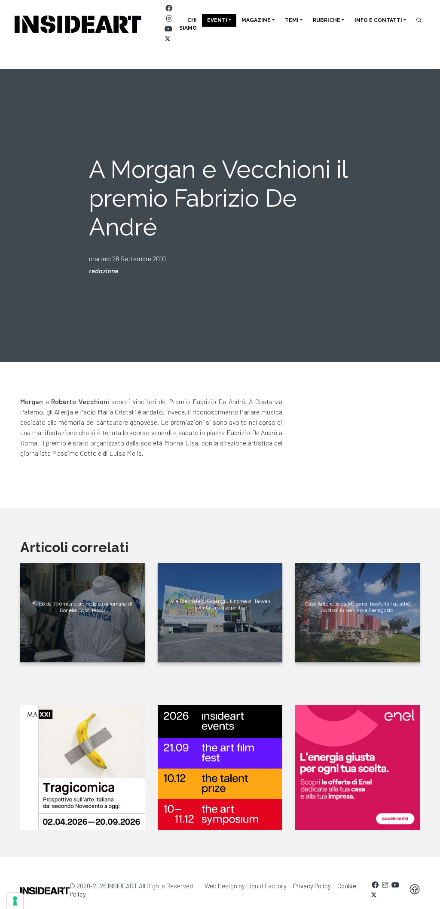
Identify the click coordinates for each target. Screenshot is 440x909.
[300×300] (357, 767)
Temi (292, 20)
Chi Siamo (188, 24)
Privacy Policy (312, 886)
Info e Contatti (378, 20)
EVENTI (217, 20)
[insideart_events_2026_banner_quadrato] (220, 767)
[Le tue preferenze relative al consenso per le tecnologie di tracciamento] (15, 901)
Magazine (256, 20)
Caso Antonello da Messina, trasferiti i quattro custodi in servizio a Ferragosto (357, 607)
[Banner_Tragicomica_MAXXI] (82, 767)
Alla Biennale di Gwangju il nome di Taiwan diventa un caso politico (220, 604)
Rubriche (326, 20)
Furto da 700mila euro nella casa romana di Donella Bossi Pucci (82, 607)
